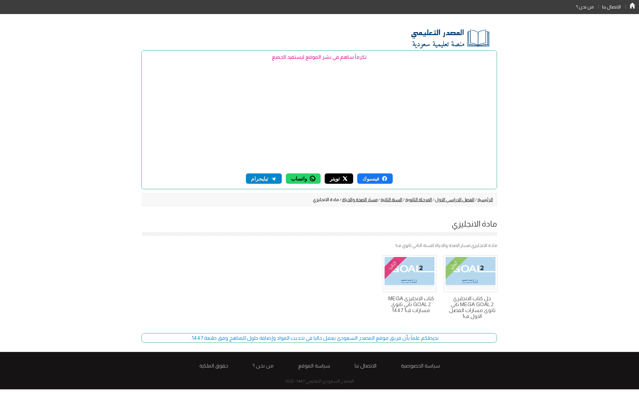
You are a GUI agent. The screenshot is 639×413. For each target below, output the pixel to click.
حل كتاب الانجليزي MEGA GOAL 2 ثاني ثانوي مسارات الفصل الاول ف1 (472, 307)
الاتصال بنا (611, 7)
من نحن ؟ (585, 7)
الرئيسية (632, 5)
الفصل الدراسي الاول (454, 199)
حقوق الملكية (213, 366)
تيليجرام (259, 178)
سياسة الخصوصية (420, 366)
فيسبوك (370, 178)
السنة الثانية (391, 199)
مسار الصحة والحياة (360, 199)
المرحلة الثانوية (418, 199)
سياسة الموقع (314, 366)
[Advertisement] (319, 116)
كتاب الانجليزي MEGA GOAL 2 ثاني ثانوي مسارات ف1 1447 (411, 304)
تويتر (335, 178)
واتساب (299, 178)
